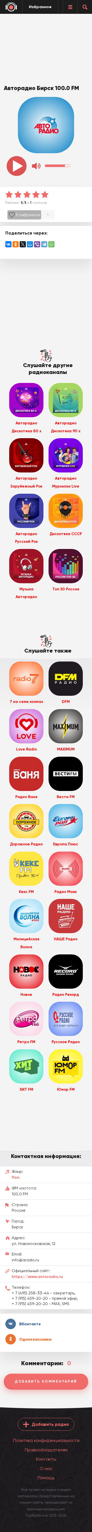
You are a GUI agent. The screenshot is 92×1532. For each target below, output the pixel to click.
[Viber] (37, 244)
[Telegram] (44, 244)
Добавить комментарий (46, 1381)
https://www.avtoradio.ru (37, 1276)
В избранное (28, 214)
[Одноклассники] (16, 244)
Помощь (46, 1477)
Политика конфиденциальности (46, 1440)
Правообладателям (46, 1449)
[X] (23, 244)
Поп (15, 1177)
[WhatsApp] (51, 244)
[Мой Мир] (30, 244)
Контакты (46, 1459)
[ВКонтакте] (8, 244)
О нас (46, 1468)
